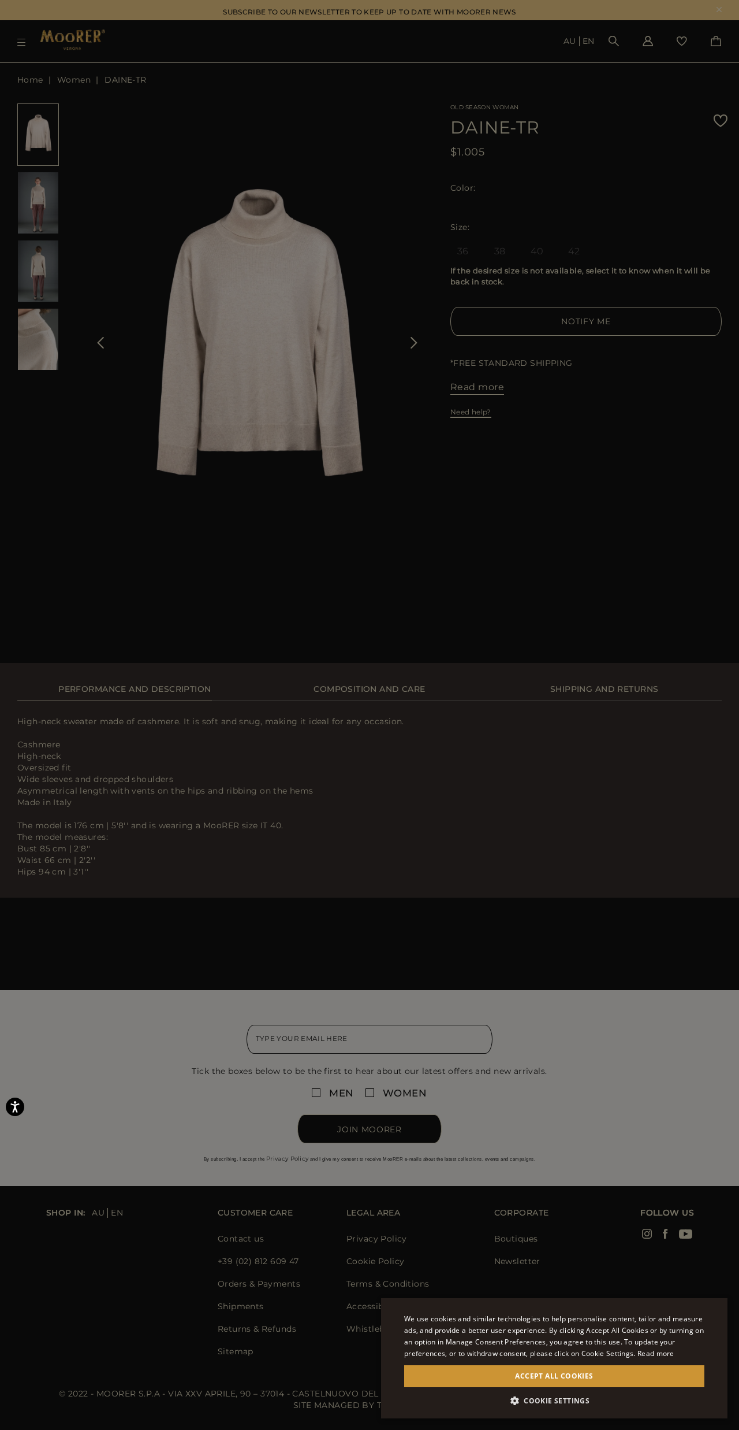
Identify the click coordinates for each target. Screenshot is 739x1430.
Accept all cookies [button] (554, 1376)
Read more (655, 1353)
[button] (554, 1401)
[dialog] (369, 715)
